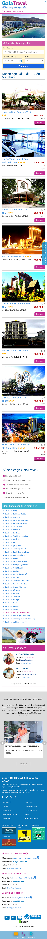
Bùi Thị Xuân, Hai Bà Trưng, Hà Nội (24, 858)
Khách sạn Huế (10, 542)
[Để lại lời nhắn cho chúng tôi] (16, 934)
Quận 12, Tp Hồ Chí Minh (21, 898)
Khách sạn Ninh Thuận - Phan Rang (17, 616)
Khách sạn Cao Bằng (12, 596)
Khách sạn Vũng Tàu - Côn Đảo (16, 584)
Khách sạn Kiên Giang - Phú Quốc (17, 581)
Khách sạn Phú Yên (12, 577)
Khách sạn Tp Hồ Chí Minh (14, 568)
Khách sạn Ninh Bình (12, 533)
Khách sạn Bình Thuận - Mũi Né (16, 574)
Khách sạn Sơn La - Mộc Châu (15, 587)
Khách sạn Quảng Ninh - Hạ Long (16, 520)
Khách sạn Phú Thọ (11, 603)
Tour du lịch (7, 810)
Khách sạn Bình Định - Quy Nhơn (16, 565)
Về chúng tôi (7, 802)
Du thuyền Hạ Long (31, 819)
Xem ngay (39, 122)
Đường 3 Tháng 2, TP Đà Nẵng (23, 878)
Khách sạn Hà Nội (11, 511)
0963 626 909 (17, 12)
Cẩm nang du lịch (30, 810)
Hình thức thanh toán (10, 815)
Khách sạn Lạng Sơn (12, 517)
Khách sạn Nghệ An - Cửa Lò (15, 555)
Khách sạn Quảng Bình (13, 546)
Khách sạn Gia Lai (11, 609)
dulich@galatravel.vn (14, 868)
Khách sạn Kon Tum (12, 606)
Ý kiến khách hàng (30, 806)
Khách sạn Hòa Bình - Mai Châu (16, 523)
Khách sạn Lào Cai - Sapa (14, 527)
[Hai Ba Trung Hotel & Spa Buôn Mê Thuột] (23, 142)
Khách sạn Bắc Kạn (12, 600)
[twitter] (7, 797)
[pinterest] (11, 797)
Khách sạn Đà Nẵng (12, 539)
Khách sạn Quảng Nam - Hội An (16, 562)
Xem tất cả (23, 764)
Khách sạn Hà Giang (12, 593)
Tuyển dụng (7, 819)
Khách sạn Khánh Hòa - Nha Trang (17, 552)
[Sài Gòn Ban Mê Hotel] (23, 239)
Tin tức (26, 815)
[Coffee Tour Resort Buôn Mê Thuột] (23, 286)
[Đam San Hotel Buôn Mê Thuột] (23, 193)
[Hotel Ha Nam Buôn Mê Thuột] (23, 95)
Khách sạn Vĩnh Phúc (12, 530)
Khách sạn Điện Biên (12, 590)
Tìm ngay (23, 66)
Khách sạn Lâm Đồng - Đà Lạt (15, 549)
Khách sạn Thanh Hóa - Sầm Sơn (16, 536)
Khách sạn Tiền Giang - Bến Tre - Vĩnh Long (20, 619)
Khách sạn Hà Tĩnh (11, 558)
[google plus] (16, 797)
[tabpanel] (23, 26)
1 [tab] (23, 36)
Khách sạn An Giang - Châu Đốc (16, 622)
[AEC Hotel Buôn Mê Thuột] (23, 333)
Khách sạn (28, 802)
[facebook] (2, 797)
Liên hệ (5, 806)
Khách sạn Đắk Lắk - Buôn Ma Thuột (17, 612)
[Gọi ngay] (23, 934)
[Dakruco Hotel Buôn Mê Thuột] (23, 380)
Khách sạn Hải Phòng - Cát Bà (15, 514)
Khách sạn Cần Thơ (12, 571)
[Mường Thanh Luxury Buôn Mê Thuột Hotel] (23, 428)
